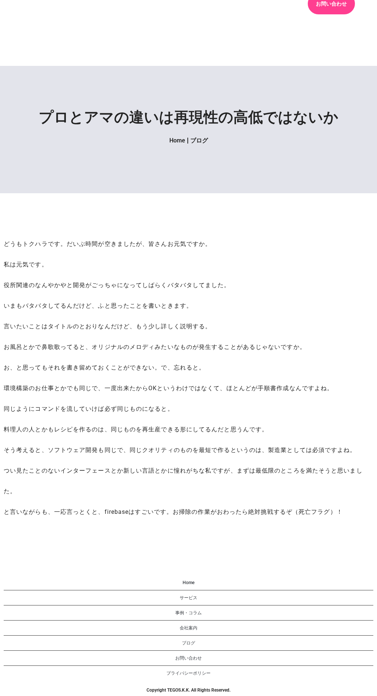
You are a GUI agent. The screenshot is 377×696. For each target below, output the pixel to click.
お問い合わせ (188, 658)
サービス (188, 597)
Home (177, 140)
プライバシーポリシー (188, 673)
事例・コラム (188, 612)
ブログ (199, 140)
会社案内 (188, 627)
